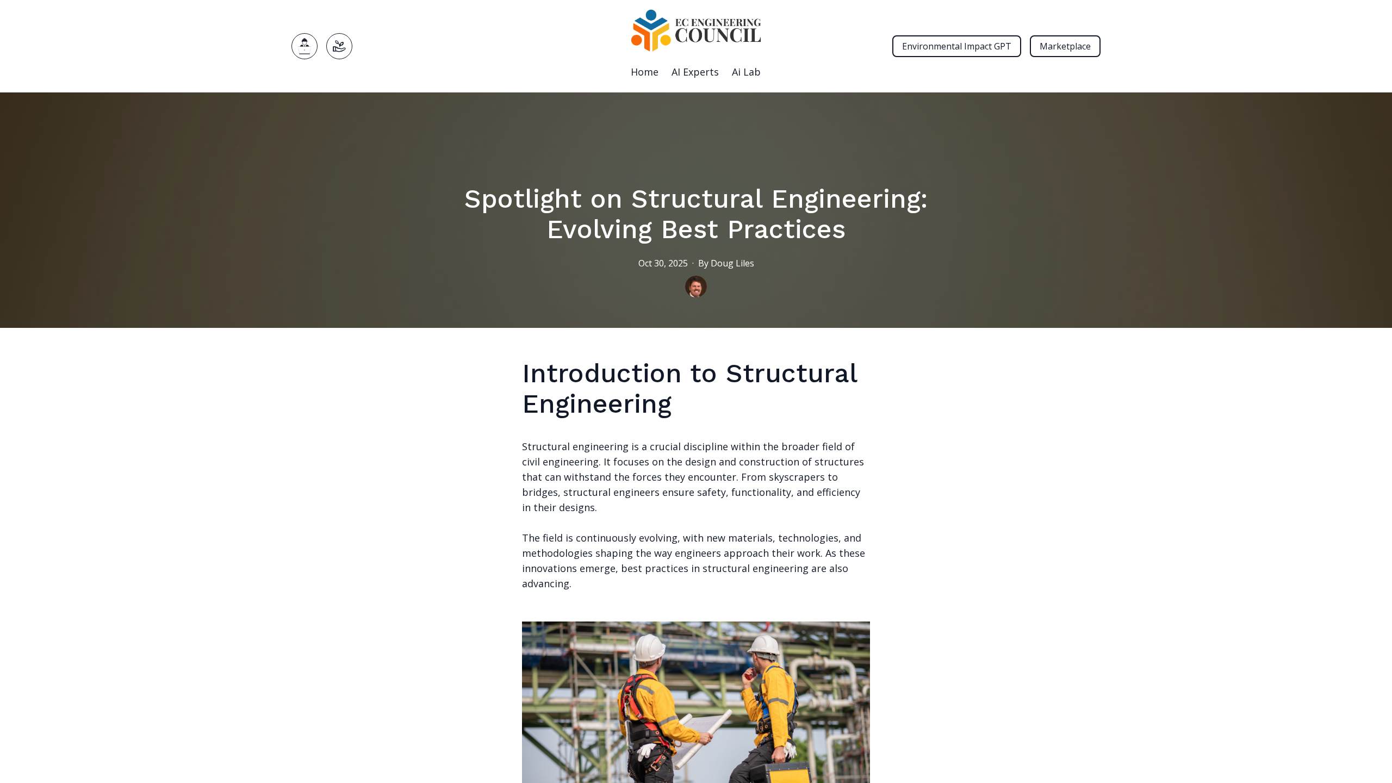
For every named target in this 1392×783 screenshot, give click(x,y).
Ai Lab (746, 71)
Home (644, 71)
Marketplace (1065, 46)
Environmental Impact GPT (956, 46)
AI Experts (695, 71)
